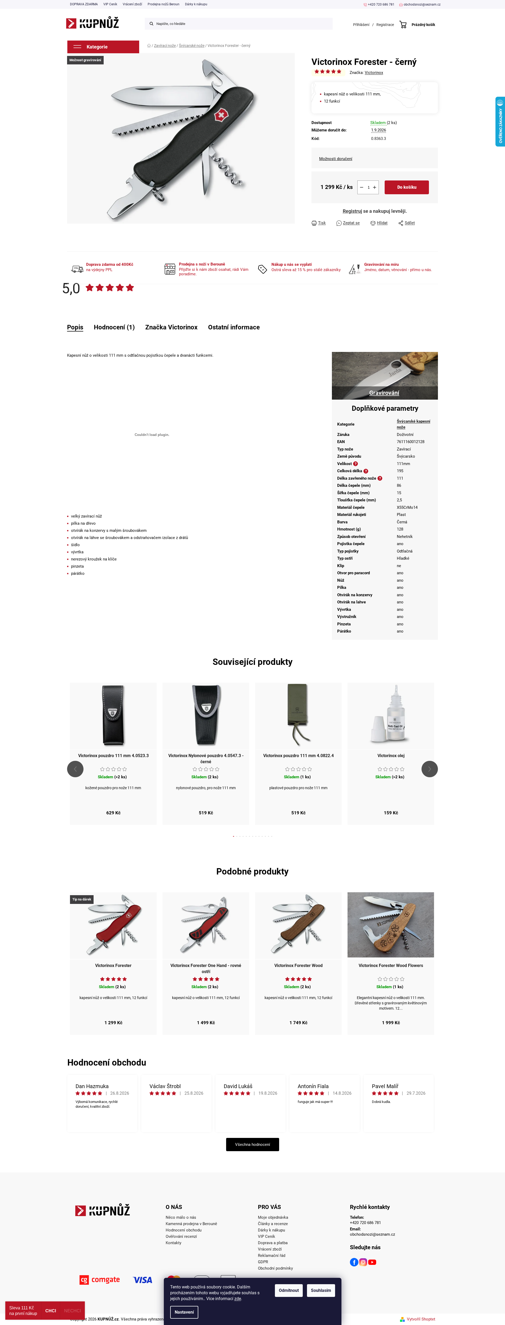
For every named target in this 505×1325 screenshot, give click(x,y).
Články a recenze (273, 1223)
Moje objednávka (273, 1217)
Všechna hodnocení (252, 1144)
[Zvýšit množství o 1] (375, 187)
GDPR (263, 1262)
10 (265, 836)
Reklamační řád (271, 1255)
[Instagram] (363, 1263)
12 (271, 836)
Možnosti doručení (335, 158)
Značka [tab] (171, 327)
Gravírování (384, 393)
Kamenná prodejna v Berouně (191, 1223)
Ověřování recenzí (181, 1236)
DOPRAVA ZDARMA (84, 4)
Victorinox (374, 72)
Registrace (385, 25)
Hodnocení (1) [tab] (114, 327)
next (429, 769)
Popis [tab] (75, 327)
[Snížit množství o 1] (362, 187)
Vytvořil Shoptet (421, 1319)
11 (268, 836)
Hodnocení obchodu (183, 1230)
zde (237, 1298)
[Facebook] (354, 1263)
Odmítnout (289, 1290)
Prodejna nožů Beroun (163, 4)
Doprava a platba (273, 1242)
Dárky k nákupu (196, 4)
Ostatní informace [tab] (234, 327)
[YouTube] (372, 1263)
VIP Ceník (110, 4)
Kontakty (173, 1242)
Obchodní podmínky (275, 1268)
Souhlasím (321, 1290)
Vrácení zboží (132, 4)
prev (75, 769)
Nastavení (184, 1312)
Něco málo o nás (181, 1217)
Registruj (352, 211)
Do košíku (406, 187)
